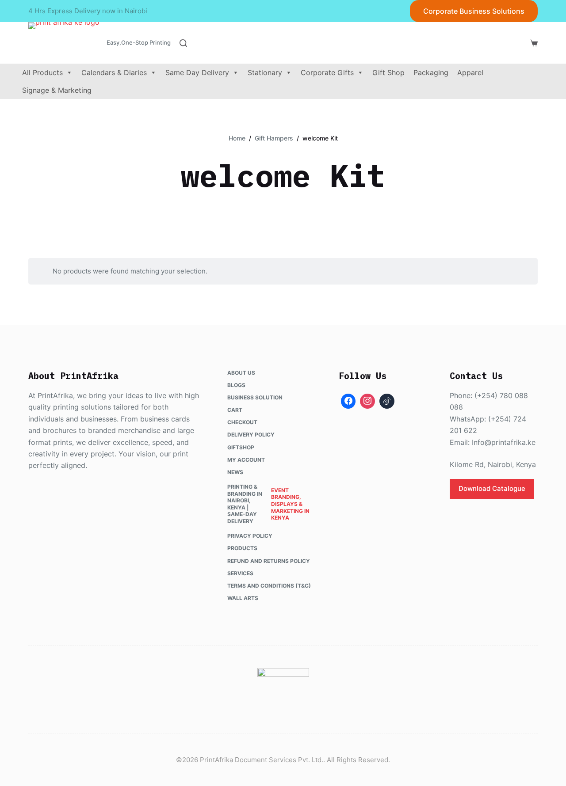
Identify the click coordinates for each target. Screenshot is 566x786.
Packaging (430, 72)
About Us (241, 372)
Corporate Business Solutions (473, 11)
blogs (236, 385)
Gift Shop (388, 72)
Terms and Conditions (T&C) (269, 585)
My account (246, 459)
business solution (255, 397)
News (235, 472)
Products (242, 548)
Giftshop (240, 447)
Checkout (242, 422)
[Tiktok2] (387, 401)
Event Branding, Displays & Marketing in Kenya (290, 504)
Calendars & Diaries (114, 72)
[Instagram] (367, 401)
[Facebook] (348, 401)
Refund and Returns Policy (268, 561)
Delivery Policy (251, 434)
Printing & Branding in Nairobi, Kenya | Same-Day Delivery (244, 503)
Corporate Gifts (327, 72)
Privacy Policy (249, 535)
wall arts (242, 598)
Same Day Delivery (197, 72)
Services (240, 573)
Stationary (265, 72)
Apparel (470, 72)
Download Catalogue (492, 488)
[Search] (183, 43)
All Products (42, 72)
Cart (234, 409)
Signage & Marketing (57, 90)
